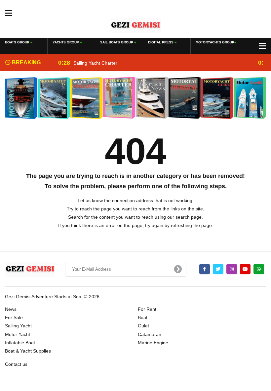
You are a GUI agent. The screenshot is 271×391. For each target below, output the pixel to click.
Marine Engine (153, 342)
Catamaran (149, 334)
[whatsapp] (258, 269)
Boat (142, 317)
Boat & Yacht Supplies (28, 351)
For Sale (14, 317)
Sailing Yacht (18, 325)
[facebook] (204, 269)
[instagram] (231, 269)
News (11, 309)
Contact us (16, 364)
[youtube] (245, 269)
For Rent (147, 309)
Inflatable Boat (20, 342)
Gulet (143, 325)
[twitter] (218, 269)
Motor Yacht (17, 334)
